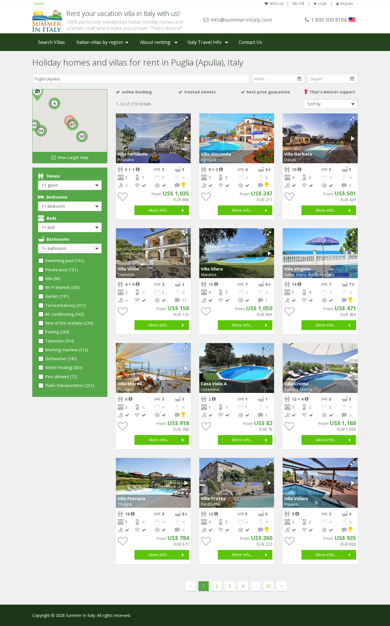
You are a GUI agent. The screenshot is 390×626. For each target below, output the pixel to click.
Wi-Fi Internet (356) (63, 287)
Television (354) (59, 341)
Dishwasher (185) (61, 358)
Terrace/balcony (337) (65, 305)
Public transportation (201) (69, 385)
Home (39, 3)
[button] (185, 118)
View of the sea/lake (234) (69, 323)
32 (268, 586)
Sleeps (53, 176)
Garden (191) (57, 296)
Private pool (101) (61, 269)
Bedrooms (57, 197)
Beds (52, 218)
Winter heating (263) (64, 367)
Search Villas (51, 42)
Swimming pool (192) (64, 260)
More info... (158, 210)
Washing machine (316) (66, 349)
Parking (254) (57, 332)
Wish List (277, 4)
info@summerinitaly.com (241, 19)
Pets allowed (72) (61, 376)
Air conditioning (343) (64, 314)
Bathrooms (58, 239)
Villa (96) (53, 278)
